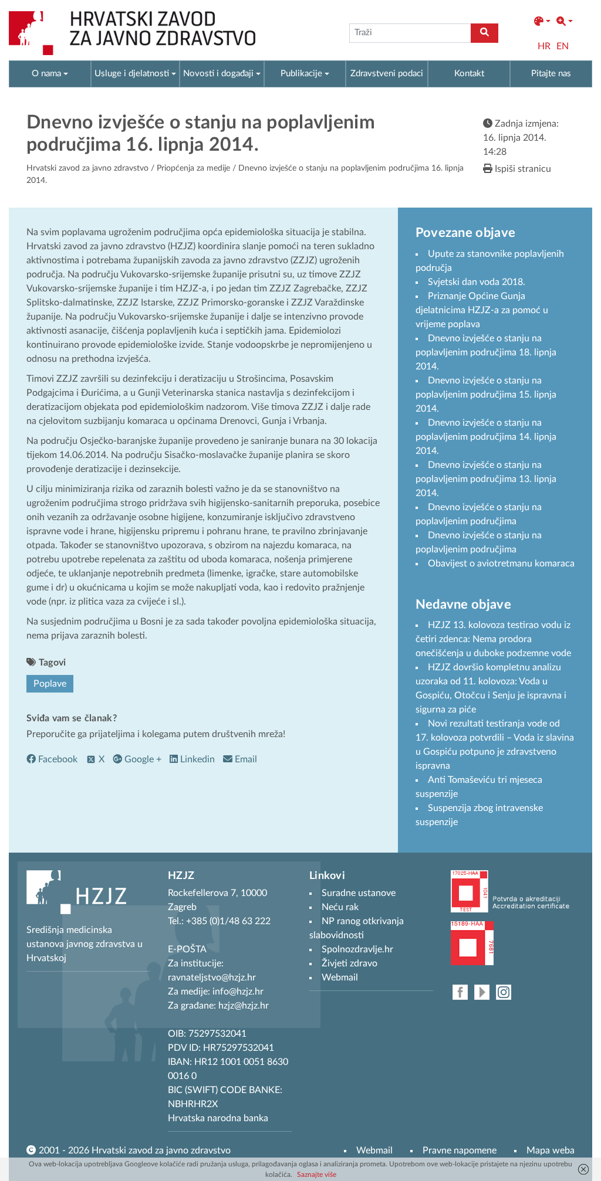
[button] (542, 22)
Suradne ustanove (359, 893)
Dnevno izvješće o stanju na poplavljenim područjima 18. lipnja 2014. (486, 352)
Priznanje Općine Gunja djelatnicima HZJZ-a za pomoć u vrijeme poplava (482, 310)
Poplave (49, 683)
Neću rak (340, 907)
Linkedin (196, 759)
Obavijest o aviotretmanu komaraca (501, 563)
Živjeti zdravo (349, 963)
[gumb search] (484, 33)
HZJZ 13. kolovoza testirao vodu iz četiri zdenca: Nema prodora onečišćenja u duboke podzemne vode (493, 639)
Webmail (374, 1150)
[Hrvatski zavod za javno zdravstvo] (132, 33)
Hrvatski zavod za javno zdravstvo (87, 168)
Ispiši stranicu (521, 169)
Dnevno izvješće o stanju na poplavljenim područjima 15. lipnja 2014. (486, 394)
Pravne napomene (460, 1150)
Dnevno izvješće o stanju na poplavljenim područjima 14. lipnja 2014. (486, 437)
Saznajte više (316, 1174)
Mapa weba (550, 1150)
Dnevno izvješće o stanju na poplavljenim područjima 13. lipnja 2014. (486, 479)
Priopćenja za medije (193, 168)
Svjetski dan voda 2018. (476, 282)
